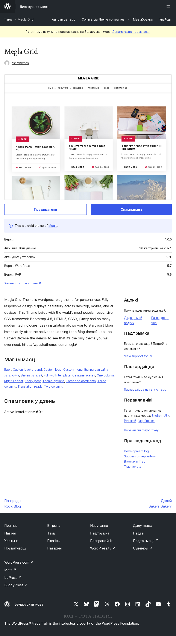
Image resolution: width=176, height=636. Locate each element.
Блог (7, 369)
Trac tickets (132, 466)
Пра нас (11, 525)
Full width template (57, 375)
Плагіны (53, 541)
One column (105, 375)
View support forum (138, 356)
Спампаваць (131, 209)
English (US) (160, 415)
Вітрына (53, 525)
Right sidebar (13, 381)
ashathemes (20, 63)
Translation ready (30, 386)
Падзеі (138, 533)
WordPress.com (18, 562)
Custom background (27, 369)
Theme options (53, 381)
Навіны (10, 533)
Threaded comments (81, 381)
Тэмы (8, 19)
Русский (130, 421)
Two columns (53, 386)
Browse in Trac (134, 461)
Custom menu (73, 369)
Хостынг (11, 541)
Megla (53, 225)
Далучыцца (142, 525)
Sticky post (33, 381)
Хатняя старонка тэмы (21, 283)
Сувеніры (142, 548)
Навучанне (99, 525)
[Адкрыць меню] (169, 6)
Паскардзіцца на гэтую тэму (145, 389)
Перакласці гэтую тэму (141, 430)
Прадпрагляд (45, 209)
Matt (10, 570)
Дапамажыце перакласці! (131, 31)
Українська (146, 421)
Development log (136, 451)
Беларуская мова (28, 604)
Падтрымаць (146, 541)
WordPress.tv (103, 548)
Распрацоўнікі (101, 541)
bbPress (13, 577)
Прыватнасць (15, 548)
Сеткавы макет (83, 375)
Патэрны (54, 548)
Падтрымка (99, 533)
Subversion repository (140, 456)
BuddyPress (16, 585)
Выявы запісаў (31, 375)
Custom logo (53, 369)
